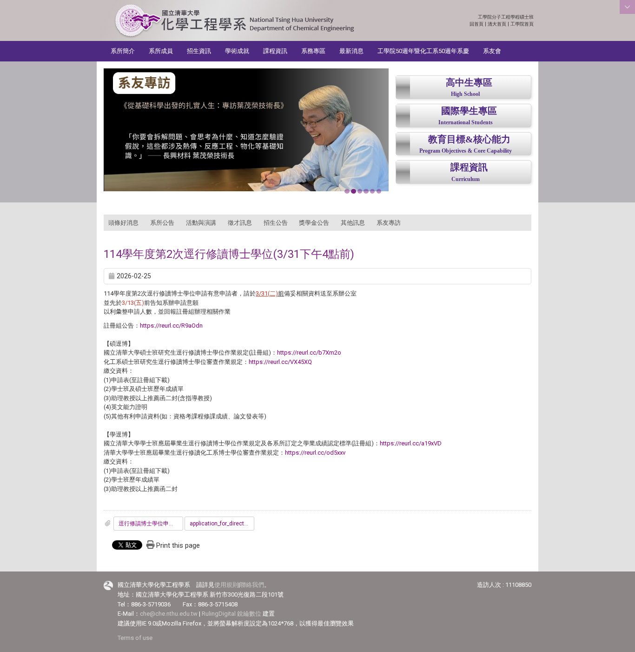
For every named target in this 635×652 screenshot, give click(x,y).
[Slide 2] (353, 191)
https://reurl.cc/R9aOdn (171, 325)
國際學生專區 (469, 111)
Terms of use (135, 637)
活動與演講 (201, 222)
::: (529, 17)
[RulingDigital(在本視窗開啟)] (108, 585)
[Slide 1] (346, 191)
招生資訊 (199, 50)
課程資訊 (275, 50)
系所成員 (161, 50)
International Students (465, 123)
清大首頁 (497, 24)
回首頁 (476, 24)
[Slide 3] (359, 191)
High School (465, 94)
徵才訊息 (240, 222)
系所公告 (162, 222)
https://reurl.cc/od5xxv (315, 452)
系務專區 (313, 50)
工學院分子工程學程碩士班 (506, 17)
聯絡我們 (252, 584)
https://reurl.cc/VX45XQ (280, 361)
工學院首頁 (522, 24)
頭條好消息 (123, 222)
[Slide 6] (379, 191)
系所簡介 (123, 50)
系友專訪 (389, 222)
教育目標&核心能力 (469, 139)
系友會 (492, 50)
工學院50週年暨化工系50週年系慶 (423, 50)
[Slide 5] (372, 191)
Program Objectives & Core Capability (465, 151)
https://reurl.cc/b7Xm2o (309, 352)
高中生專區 (469, 82)
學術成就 (237, 50)
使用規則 (226, 584)
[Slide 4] (366, 191)
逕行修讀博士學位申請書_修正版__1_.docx (151, 523)
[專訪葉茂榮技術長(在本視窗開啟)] (246, 129)
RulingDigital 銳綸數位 (231, 613)
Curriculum (465, 179)
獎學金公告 (314, 222)
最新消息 (351, 50)
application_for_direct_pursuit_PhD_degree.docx (222, 523)
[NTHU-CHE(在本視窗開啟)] (234, 21)
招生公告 (276, 222)
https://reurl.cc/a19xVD (411, 443)
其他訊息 (353, 222)
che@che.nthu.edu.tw (169, 613)
